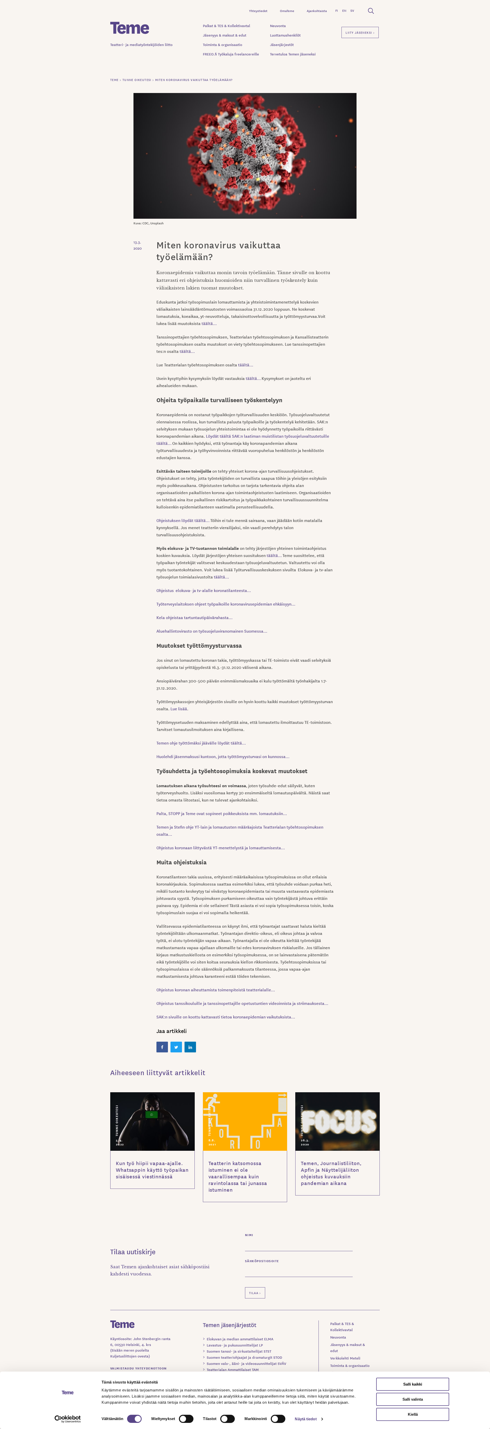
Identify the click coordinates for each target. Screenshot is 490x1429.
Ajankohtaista (317, 10)
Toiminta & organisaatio (222, 44)
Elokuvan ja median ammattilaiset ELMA (240, 1338)
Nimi (249, 1234)
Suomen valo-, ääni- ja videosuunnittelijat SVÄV (246, 1363)
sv (352, 10)
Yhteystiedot (258, 10)
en (344, 10)
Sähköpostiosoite (262, 1260)
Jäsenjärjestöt (282, 44)
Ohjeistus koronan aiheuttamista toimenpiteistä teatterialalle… (215, 989)
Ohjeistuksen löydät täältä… (183, 520)
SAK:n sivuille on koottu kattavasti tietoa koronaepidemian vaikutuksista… (225, 1017)
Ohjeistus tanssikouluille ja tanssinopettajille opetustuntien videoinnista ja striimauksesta (240, 1003)
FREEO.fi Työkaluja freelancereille (231, 53)
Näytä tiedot (305, 1419)
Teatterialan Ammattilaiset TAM (233, 1369)
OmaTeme (287, 10)
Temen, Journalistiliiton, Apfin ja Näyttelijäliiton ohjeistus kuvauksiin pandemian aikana (331, 1173)
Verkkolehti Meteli (345, 1358)
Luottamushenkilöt (285, 35)
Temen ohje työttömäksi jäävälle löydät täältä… (201, 743)
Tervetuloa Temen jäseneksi (293, 53)
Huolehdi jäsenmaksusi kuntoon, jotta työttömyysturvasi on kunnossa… (222, 756)
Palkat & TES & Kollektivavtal (226, 25)
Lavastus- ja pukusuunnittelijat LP (235, 1344)
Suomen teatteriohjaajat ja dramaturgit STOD (244, 1357)
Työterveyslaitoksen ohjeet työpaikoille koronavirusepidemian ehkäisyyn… (225, 604)
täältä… (209, 323)
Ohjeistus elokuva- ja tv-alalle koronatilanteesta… (203, 590)
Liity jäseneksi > (360, 32)
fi (336, 10)
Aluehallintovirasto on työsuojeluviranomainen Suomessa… (211, 631)
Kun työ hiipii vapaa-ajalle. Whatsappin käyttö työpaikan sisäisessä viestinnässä (152, 1169)
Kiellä (413, 1414)
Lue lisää (178, 708)
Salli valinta (412, 1399)
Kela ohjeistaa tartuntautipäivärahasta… (194, 617)
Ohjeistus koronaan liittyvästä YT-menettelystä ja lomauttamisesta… (221, 847)
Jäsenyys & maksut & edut (224, 35)
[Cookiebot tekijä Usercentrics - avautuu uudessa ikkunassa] (67, 1419)
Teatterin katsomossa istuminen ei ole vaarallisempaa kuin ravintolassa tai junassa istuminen (238, 1176)
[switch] (186, 1419)
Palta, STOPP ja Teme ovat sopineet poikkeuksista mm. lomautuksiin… (221, 813)
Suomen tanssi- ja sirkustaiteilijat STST (239, 1351)
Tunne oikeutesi (116, 1120)
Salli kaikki (412, 1384)
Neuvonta (278, 25)
